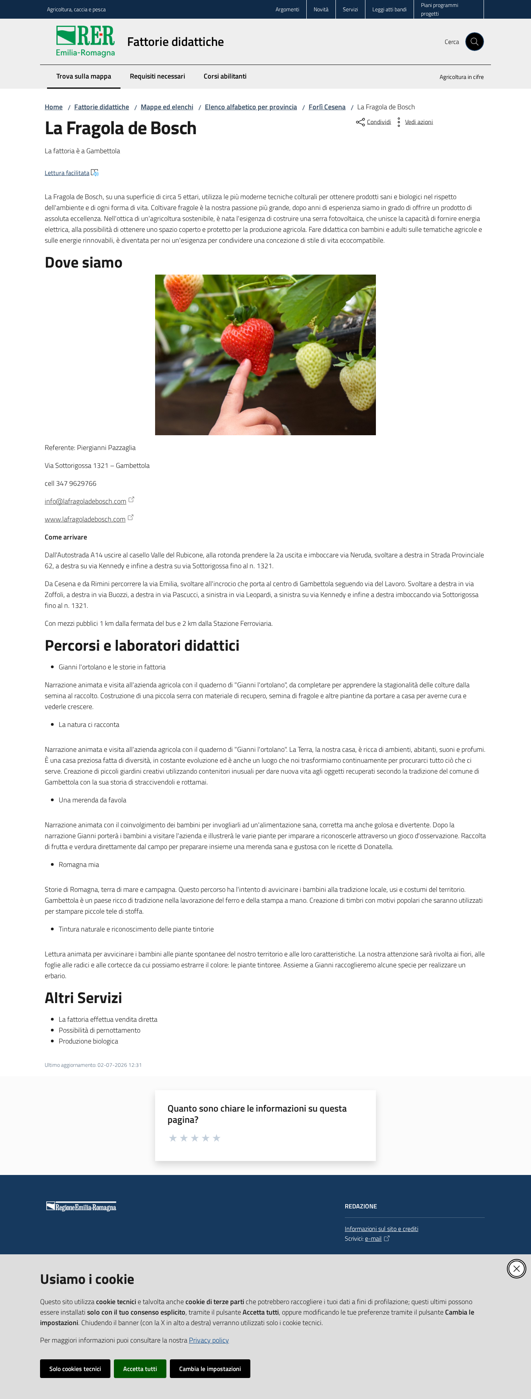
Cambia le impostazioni (210, 1368)
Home (54, 107)
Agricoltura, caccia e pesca (76, 9)
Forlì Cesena (327, 107)
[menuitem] (457, 78)
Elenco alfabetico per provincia (251, 107)
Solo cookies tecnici (75, 1368)
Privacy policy (209, 1340)
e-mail (373, 1238)
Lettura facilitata (67, 172)
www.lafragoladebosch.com (85, 519)
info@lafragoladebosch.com (85, 501)
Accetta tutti (140, 1368)
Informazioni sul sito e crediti (381, 1228)
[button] (474, 41)
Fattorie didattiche (101, 107)
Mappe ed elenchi (167, 107)
